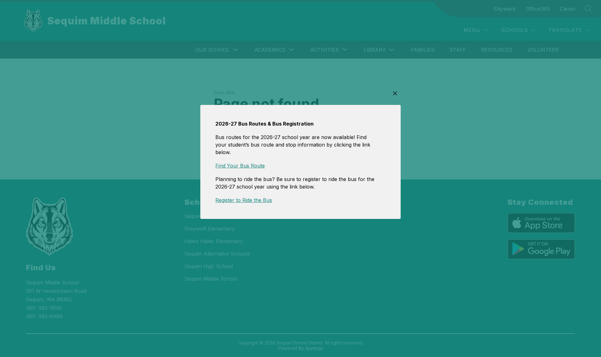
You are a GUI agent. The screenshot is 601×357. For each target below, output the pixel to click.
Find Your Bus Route (240, 166)
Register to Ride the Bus (243, 200)
